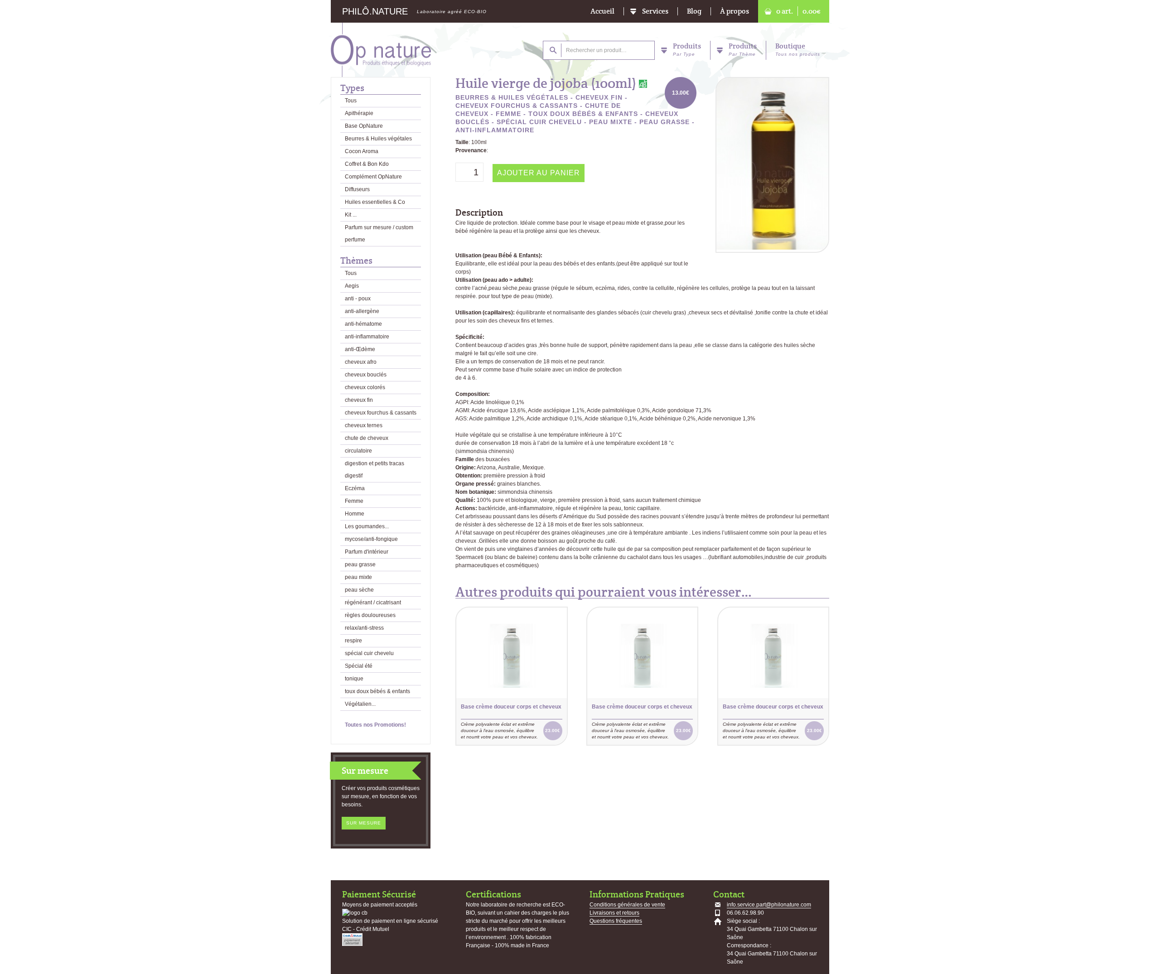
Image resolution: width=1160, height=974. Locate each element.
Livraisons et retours (614, 913)
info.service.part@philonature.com (769, 905)
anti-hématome (363, 324)
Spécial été (358, 666)
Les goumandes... (367, 526)
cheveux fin (359, 400)
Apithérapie (359, 113)
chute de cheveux (366, 438)
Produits (687, 49)
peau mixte (358, 577)
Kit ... (351, 215)
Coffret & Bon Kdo (367, 164)
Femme (354, 501)
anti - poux (358, 298)
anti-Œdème (360, 349)
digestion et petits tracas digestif (374, 469)
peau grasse (360, 564)
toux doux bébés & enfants (377, 691)
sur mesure (363, 822)
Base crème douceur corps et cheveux (511, 707)
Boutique (797, 49)
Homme (354, 514)
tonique (354, 678)
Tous (351, 100)
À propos (734, 11)
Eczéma (355, 488)
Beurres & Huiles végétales (378, 138)
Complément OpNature (373, 177)
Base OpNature (364, 126)
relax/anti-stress (364, 628)
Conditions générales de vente (627, 905)
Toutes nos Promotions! (375, 725)
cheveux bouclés (366, 374)
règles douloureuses (370, 615)
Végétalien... (360, 704)
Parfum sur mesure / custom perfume (379, 233)
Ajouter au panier (538, 173)
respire (353, 640)
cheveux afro (361, 362)
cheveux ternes (363, 425)
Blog (694, 11)
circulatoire (358, 451)
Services (655, 11)
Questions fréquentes (616, 921)
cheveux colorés (365, 387)
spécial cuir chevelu (369, 653)
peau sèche (359, 590)
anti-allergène (362, 311)
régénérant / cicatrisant (373, 602)
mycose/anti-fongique (371, 539)
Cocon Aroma (361, 151)
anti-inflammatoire (367, 336)
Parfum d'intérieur (366, 552)
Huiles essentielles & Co (375, 202)
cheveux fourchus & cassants (380, 413)
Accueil (602, 11)
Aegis (352, 286)
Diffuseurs (357, 189)
